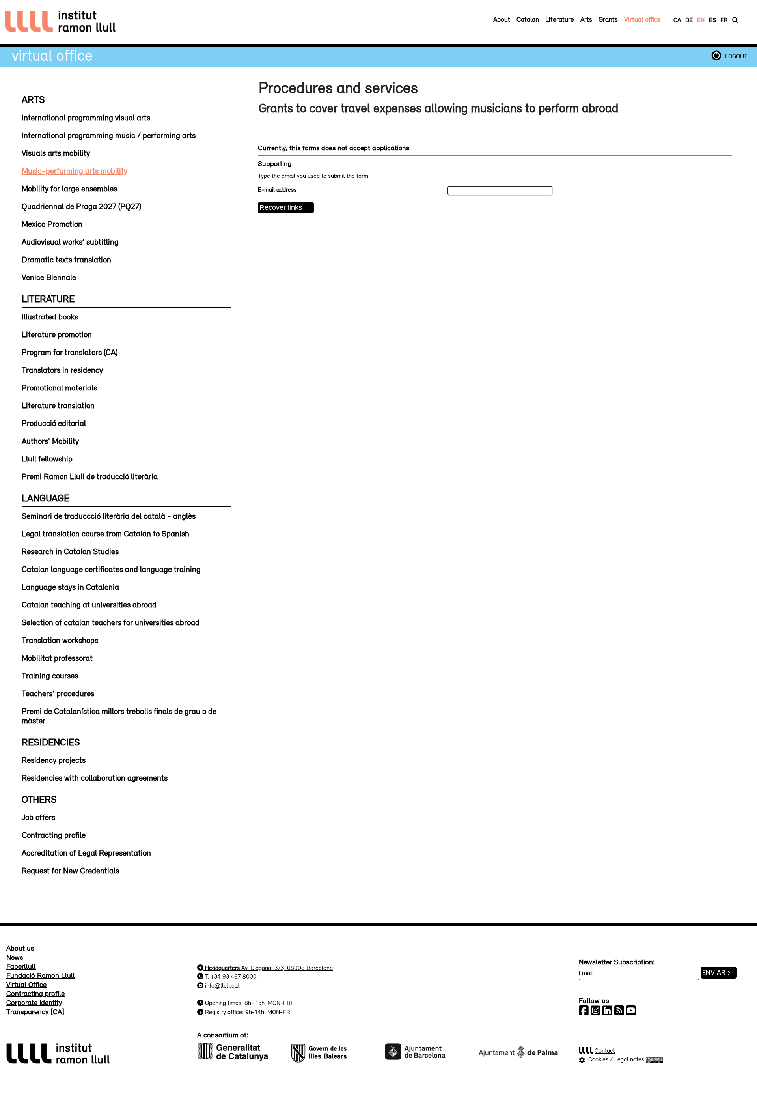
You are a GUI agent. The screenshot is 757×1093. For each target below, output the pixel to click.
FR (724, 19)
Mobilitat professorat (57, 657)
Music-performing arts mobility (74, 170)
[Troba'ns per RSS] (619, 1010)
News (14, 957)
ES (712, 19)
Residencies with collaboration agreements (95, 777)
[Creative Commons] (654, 1059)
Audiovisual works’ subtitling (70, 241)
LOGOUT (736, 56)
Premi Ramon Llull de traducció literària (90, 476)
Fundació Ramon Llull (40, 975)
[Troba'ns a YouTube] (631, 1010)
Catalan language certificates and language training (111, 569)
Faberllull (21, 966)
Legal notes (629, 1059)
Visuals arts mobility (56, 152)
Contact (605, 1050)
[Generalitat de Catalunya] (239, 1050)
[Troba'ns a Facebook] (584, 1010)
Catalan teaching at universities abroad (89, 604)
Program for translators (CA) (69, 352)
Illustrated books (50, 316)
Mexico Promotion (52, 223)
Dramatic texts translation (66, 259)
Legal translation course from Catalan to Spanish (105, 533)
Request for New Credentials (70, 870)
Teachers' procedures (58, 693)
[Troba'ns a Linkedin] (607, 1010)
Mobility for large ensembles (69, 188)
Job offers (38, 817)
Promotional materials (59, 387)
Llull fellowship (47, 458)
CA (677, 19)
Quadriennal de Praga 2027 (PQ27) (81, 206)
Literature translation (58, 405)
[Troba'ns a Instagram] (595, 1010)
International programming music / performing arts (109, 135)
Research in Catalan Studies (70, 551)
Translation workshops (60, 640)
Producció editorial (54, 423)
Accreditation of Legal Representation (86, 852)
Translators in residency (62, 369)
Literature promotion (57, 334)
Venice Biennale (49, 277)
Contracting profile (54, 834)
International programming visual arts (86, 117)
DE (689, 19)
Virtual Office (52, 55)
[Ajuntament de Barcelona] (425, 1050)
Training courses (50, 675)
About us (20, 948)
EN (701, 19)
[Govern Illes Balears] (332, 1050)
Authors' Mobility (50, 440)
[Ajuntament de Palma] (518, 1050)
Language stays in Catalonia (70, 586)
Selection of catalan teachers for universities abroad (111, 622)
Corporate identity (34, 1002)
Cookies (598, 1059)
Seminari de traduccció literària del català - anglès (109, 515)
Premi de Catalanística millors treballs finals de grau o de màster (119, 715)
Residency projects (54, 759)
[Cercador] (735, 19)
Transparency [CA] (35, 1011)
